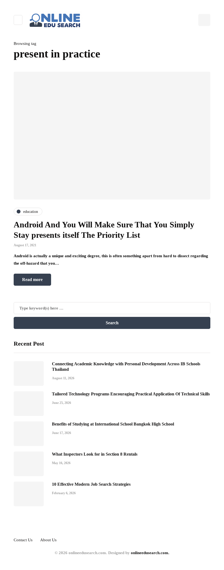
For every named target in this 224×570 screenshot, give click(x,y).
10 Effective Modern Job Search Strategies (91, 484)
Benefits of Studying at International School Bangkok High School (113, 424)
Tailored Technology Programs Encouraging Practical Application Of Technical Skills (131, 394)
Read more (32, 279)
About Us (48, 540)
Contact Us (23, 540)
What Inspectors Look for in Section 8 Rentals (94, 454)
